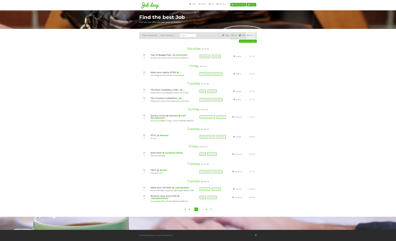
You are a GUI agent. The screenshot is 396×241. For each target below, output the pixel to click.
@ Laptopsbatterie (165, 197)
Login (252, 5)
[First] (185, 209)
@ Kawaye (163, 135)
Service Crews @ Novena (164, 115)
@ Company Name (172, 153)
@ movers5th (180, 55)
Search (203, 4)
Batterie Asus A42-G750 (164, 196)
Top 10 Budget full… (162, 55)
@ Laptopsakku (180, 187)
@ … (179, 72)
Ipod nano (156, 153)
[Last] (211, 209)
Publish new (239, 5)
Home (193, 4)
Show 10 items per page (247, 41)
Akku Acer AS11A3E (161, 187)
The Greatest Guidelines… (165, 98)
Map (212, 4)
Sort (251, 35)
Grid (243, 35)
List (235, 35)
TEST (154, 170)
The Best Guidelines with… (165, 90)
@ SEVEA (162, 170)
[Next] (207, 209)
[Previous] (189, 209)
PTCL (154, 135)
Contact (222, 4)
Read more (242, 56)
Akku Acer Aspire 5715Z (164, 72)
